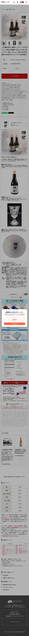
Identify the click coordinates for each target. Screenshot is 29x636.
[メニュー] (26, 2)
